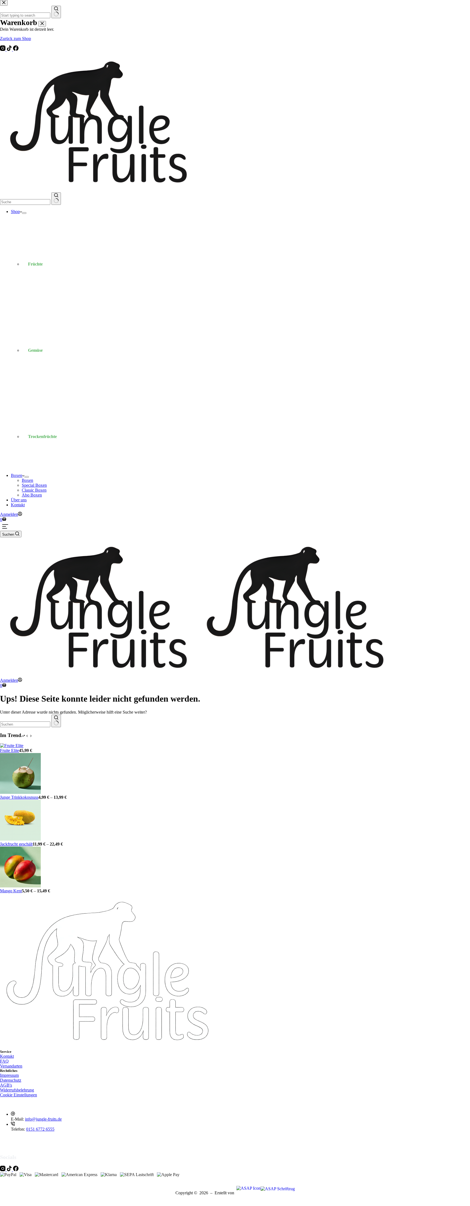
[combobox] (25, 202)
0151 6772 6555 (40, 1129)
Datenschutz (10, 1080)
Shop (15, 211)
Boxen (16, 475)
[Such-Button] (56, 198)
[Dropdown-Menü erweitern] (24, 213)
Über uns (19, 500)
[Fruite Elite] (11, 745)
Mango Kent (11, 891)
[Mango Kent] (20, 886)
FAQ (4, 1061)
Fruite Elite (9, 750)
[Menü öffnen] (5, 526)
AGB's (6, 1085)
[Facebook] (15, 49)
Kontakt (18, 504)
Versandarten (11, 1066)
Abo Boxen (32, 495)
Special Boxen (34, 485)
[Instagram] (3, 49)
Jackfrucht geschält (16, 844)
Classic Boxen (34, 490)
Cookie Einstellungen (18, 1095)
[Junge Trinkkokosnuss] (20, 792)
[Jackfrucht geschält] (20, 839)
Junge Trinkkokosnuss (19, 797)
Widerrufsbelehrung (17, 1090)
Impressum (9, 1075)
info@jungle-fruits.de (43, 1119)
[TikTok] (10, 49)
